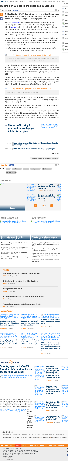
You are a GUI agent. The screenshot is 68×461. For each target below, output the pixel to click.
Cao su (12, 208)
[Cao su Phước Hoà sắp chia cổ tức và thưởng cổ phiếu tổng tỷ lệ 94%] (15, 230)
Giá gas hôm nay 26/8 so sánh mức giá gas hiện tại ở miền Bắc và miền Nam (46, 249)
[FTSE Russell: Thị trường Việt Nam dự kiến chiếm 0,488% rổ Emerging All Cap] (51, 316)
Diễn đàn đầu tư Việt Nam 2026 (59, 437)
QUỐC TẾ (24, 445)
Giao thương (61, 2)
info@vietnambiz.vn (10, 457)
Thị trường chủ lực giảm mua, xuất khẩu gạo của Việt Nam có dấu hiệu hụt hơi (44, 238)
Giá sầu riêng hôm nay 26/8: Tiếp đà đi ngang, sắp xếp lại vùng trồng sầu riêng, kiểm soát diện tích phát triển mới (46, 255)
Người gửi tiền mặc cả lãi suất (12, 289)
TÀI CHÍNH (30, 445)
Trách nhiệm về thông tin (8, 459)
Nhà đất (5, 283)
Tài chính (5, 291)
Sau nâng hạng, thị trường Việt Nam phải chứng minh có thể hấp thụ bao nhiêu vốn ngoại (16, 369)
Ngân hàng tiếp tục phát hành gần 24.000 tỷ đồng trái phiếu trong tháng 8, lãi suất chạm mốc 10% (9, 342)
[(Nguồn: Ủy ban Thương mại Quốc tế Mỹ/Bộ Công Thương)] (32, 89)
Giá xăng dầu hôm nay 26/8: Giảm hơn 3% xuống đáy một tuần (45, 260)
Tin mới (6, 270)
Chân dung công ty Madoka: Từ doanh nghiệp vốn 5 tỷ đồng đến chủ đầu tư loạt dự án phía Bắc (9, 323)
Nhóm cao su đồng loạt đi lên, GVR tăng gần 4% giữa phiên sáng (14, 243)
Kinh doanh (3, 328)
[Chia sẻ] (1, 18)
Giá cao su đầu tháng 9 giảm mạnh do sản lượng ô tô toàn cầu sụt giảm (21, 128)
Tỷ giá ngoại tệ (16, 434)
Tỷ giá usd (24, 434)
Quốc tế (5, 306)
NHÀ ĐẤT (36, 445)
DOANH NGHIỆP (52, 445)
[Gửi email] (58, 10)
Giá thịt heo (23, 437)
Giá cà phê (51, 434)
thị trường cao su (46, 169)
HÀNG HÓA (18, 445)
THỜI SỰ (6, 445)
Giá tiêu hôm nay (60, 434)
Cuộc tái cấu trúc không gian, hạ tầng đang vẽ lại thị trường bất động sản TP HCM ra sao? (53, 404)
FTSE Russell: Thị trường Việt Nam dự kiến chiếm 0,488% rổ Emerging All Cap (50, 321)
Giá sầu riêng (16, 437)
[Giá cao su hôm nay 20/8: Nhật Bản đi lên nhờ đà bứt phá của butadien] (37, 187)
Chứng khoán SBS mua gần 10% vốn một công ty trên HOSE (21, 273)
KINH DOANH (61, 445)
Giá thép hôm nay (7, 437)
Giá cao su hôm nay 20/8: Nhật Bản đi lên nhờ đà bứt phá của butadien (51, 186)
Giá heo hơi (45, 434)
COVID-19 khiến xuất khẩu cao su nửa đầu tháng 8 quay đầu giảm (34, 149)
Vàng (30, 2)
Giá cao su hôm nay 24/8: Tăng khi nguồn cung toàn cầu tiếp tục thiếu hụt (14, 253)
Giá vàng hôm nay (7, 434)
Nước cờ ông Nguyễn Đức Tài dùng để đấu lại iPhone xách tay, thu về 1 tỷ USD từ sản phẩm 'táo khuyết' (30, 342)
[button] (35, 205)
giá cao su (25, 169)
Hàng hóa (5, 2)
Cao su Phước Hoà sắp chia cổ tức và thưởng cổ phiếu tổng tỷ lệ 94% (12, 238)
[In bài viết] (56, 10)
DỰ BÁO (12, 445)
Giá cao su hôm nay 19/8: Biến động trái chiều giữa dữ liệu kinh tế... (51, 197)
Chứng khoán (6, 276)
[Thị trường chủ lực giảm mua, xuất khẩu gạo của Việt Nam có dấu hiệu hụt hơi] (46, 230)
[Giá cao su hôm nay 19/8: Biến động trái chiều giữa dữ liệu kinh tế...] (37, 197)
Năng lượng (14, 2)
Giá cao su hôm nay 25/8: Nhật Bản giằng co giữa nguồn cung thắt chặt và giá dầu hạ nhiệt (15, 248)
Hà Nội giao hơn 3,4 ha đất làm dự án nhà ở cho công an (20, 281)
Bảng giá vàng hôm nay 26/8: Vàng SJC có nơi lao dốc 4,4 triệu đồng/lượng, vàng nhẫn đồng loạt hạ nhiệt (46, 244)
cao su (8, 169)
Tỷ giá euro (37, 434)
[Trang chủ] (1, 14)
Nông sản (37, 2)
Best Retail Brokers (45, 437)
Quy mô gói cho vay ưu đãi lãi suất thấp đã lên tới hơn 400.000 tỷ (23, 296)
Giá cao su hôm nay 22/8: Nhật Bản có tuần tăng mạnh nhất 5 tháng (14, 257)
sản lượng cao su (35, 169)
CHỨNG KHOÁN (43, 445)
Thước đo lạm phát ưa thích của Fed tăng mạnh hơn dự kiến (22, 304)
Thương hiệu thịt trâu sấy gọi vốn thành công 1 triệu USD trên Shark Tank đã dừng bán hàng (30, 323)
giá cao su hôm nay (11, 172)
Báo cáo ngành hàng (48, 2)
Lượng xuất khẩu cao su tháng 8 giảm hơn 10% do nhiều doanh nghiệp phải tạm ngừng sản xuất (35, 144)
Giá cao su (36, 437)
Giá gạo (30, 437)
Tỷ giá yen (30, 434)
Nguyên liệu (23, 2)
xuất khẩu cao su (16, 169)
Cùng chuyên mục (39, 218)
